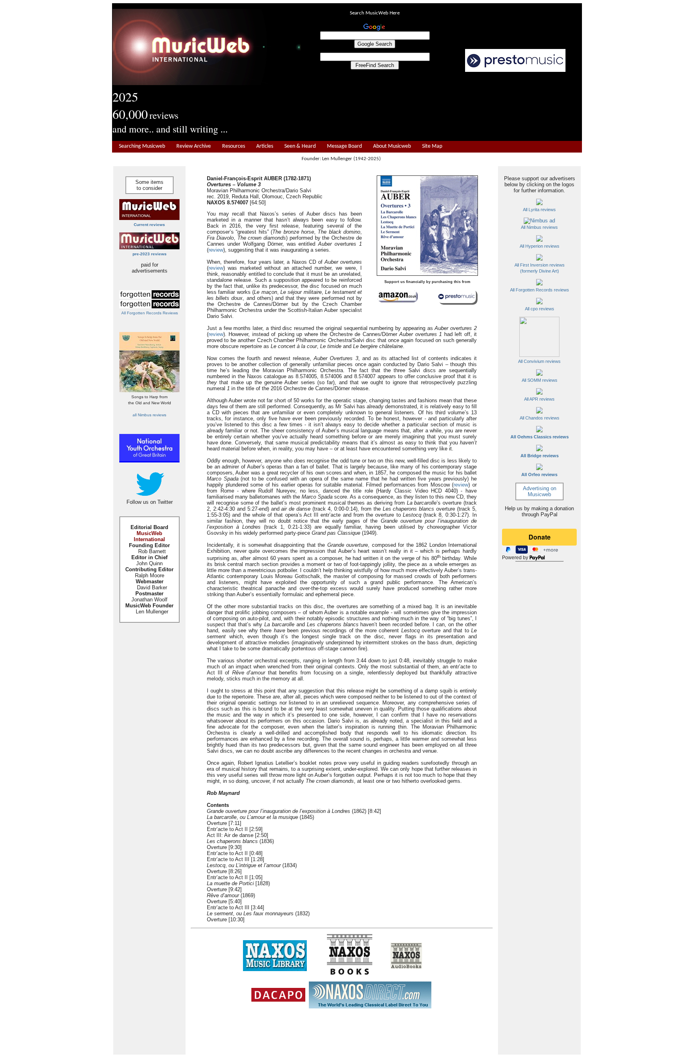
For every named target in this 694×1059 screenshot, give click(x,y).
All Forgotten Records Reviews (149, 313)
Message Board (344, 146)
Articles (264, 146)
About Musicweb (392, 146)
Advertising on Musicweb (539, 491)
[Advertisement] (441, 107)
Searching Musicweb (142, 146)
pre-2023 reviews (150, 254)
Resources (233, 146)
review (215, 250)
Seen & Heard (300, 146)
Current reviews (149, 224)
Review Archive (193, 146)
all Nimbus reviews (149, 415)
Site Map (432, 146)
